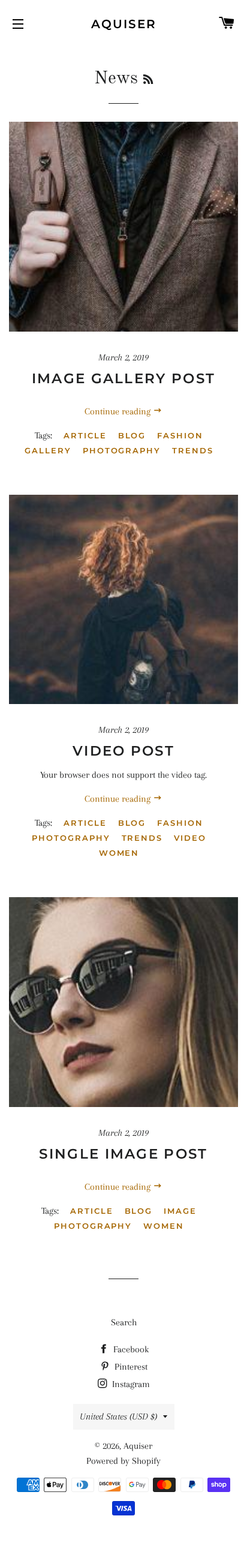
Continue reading (119, 411)
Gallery (48, 450)
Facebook (130, 1349)
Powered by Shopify (123, 1460)
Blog (132, 435)
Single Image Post (123, 1153)
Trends (192, 450)
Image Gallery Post (123, 378)
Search (124, 1322)
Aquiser (123, 24)
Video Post (123, 750)
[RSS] (148, 80)
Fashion (180, 435)
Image (180, 1211)
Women (119, 853)
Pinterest (129, 1366)
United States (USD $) (118, 1416)
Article (85, 435)
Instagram (130, 1384)
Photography (122, 450)
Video (190, 838)
